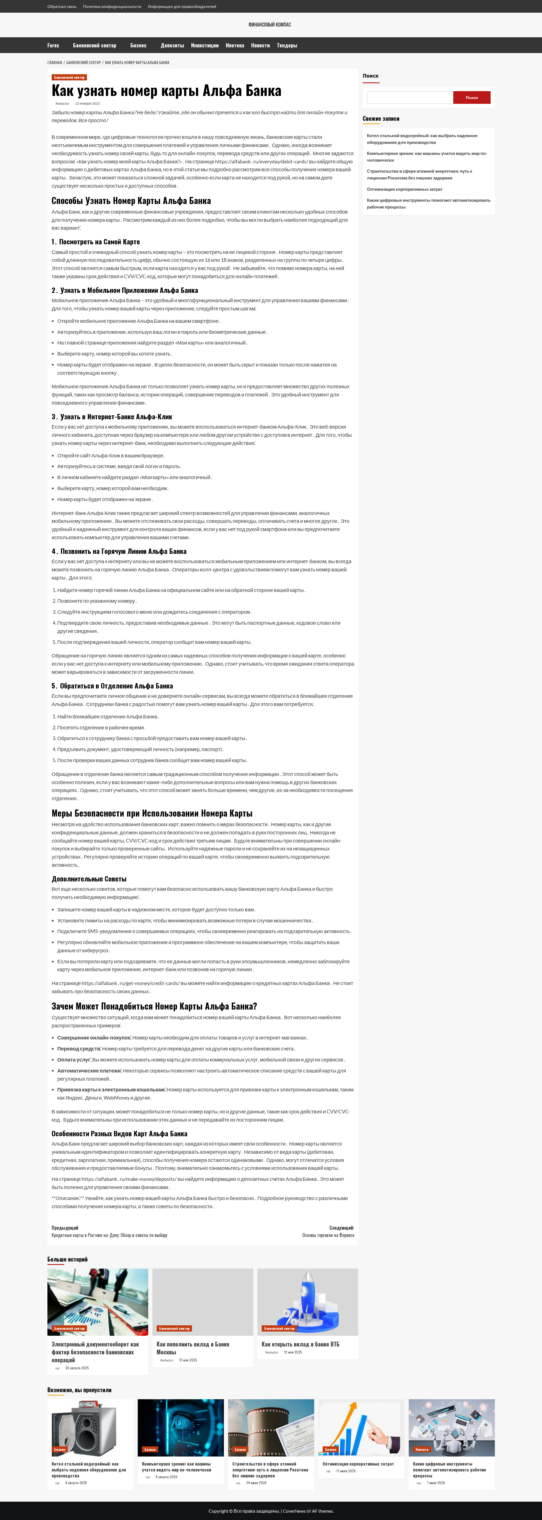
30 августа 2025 (77, 1367)
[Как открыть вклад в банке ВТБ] (307, 1302)
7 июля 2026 (436, 1482)
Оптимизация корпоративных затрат (404, 189)
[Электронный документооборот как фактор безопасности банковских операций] (97, 1302)
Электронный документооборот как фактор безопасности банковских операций (95, 1352)
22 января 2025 (87, 103)
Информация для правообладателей (182, 6)
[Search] (491, 45)
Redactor (62, 103)
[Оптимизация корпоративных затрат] (361, 1428)
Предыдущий (109, 1231)
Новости (260, 45)
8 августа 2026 (76, 1482)
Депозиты (172, 45)
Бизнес (138, 45)
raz (57, 1368)
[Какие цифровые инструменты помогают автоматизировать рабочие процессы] (452, 1428)
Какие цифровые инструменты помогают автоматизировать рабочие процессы (429, 203)
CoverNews (294, 1511)
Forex (53, 45)
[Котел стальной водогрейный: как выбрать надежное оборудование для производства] (90, 1428)
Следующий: (328, 1231)
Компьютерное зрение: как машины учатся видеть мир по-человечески (427, 157)
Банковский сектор (94, 45)
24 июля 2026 (256, 1482)
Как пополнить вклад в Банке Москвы (193, 1348)
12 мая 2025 (188, 1359)
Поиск (371, 76)
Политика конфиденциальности (112, 6)
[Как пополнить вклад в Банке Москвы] (202, 1302)
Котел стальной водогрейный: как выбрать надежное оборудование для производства (422, 139)
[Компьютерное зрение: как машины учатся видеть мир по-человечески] (181, 1428)
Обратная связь (62, 6)
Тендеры (287, 45)
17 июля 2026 (346, 1470)
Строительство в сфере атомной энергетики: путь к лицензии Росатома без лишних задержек (419, 174)
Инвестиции (205, 45)
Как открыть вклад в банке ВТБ (301, 1344)
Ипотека (235, 45)
